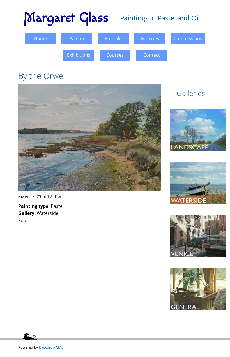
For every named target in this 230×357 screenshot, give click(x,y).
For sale (113, 38)
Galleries (150, 38)
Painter (77, 38)
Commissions (188, 38)
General (197, 266)
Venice (198, 213)
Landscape (198, 106)
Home (40, 38)
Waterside (198, 159)
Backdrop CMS (51, 347)
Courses (115, 55)
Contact (151, 55)
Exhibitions (78, 55)
